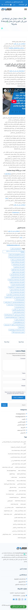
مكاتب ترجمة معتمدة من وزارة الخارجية (16, 329)
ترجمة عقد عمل (22, 490)
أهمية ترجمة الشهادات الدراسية (18, 284)
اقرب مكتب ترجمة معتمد (7, 467)
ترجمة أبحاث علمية (22, 470)
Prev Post (6, 342)
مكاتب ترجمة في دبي (9, 507)
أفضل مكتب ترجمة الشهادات (18, 264)
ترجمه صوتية (21, 317)
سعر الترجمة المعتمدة (14, 497)
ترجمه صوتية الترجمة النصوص (11, 317)
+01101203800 (22, 4)
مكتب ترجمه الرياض (7, 534)
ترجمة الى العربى (7, 302)
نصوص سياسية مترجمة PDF (18, 332)
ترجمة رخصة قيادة (11, 480)
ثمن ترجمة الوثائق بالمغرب (19, 322)
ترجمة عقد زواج (13, 487)
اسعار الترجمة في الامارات (20, 467)
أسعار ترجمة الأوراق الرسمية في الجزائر (16, 254)
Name (23, 373)
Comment (22, 358)
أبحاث (23, 419)
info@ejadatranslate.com (13, 245)
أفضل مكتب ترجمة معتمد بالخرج (18, 277)
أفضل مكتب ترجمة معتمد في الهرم (17, 282)
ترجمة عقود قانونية (13, 490)
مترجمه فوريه (21, 327)
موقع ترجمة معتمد (22, 537)
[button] (18, 606)
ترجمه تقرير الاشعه (8, 314)
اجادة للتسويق (22, 581)
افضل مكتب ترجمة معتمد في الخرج (17, 289)
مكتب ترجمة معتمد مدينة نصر (19, 534)
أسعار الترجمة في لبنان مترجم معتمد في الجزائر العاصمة (15, 252)
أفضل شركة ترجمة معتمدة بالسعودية (16, 257)
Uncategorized (20, 414)
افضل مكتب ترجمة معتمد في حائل (17, 292)
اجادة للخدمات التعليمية (20, 579)
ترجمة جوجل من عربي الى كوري (16, 70)
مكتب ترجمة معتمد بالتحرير (20, 517)
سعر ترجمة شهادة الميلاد (20, 500)
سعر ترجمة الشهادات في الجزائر (18, 324)
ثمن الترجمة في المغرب (19, 319)
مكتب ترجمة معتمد (8, 514)
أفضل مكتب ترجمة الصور (19, 267)
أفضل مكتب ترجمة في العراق (18, 272)
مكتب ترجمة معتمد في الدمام (19, 524)
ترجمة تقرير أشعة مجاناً (19, 304)
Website (23, 385)
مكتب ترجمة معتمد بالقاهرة (20, 520)
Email (23, 379)
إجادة (6, 198)
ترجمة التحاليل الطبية (21, 473)
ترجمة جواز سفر (22, 477)
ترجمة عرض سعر (22, 487)
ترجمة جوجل (8, 173)
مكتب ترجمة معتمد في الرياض (19, 527)
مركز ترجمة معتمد (14, 504)
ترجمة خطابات (14, 477)
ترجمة (22, 427)
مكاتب (21, 433)
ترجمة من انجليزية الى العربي (18, 312)
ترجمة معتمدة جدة (10, 494)
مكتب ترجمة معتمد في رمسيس (19, 531)
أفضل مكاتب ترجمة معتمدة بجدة (19, 450)
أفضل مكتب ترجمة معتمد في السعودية (16, 279)
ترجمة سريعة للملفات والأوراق (16, 48)
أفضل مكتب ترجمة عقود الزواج (18, 269)
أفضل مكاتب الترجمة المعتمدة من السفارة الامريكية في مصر (14, 442)
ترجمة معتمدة (15, 212)
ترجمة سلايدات (10, 304)
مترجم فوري (10, 500)
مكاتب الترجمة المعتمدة (21, 507)
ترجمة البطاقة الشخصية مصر (18, 302)
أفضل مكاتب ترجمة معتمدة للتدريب (18, 457)
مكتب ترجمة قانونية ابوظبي (20, 514)
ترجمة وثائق (23, 497)
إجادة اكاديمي (20, 424)
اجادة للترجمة (11, 287)
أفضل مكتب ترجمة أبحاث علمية (18, 262)
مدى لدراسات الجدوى (20, 584)
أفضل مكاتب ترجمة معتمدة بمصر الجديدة (17, 453)
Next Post (21, 342)
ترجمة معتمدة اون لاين (19, 307)
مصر (14, 4)
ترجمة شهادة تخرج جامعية (9, 484)
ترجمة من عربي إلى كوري (19, 43)
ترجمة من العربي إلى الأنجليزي (18, 309)
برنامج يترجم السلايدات (19, 299)
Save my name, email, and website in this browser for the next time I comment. (14, 392)
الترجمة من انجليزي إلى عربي (18, 297)
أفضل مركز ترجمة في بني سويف (17, 259)
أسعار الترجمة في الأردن (15, 248)
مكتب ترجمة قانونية (8, 510)
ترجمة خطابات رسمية (21, 480)
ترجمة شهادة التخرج (21, 484)
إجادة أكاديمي (21, 422)
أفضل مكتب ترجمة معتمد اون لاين (17, 274)
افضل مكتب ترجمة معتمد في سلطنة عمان (15, 294)
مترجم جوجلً (7, 324)
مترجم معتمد (23, 504)
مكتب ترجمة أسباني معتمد (20, 510)
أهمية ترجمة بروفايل (20, 287)
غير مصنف (19, 430)
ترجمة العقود (12, 473)
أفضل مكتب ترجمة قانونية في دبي (18, 460)
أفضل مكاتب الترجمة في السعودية (18, 447)
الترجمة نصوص (8, 297)
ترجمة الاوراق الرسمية (11, 470)
